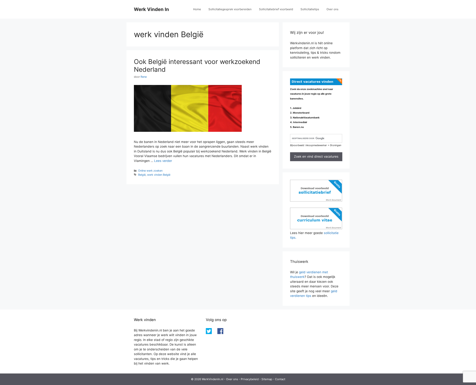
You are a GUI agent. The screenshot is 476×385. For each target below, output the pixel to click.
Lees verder (163, 161)
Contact (280, 379)
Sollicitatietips (309, 9)
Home (197, 9)
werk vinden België (158, 174)
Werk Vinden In (151, 9)
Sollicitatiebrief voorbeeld (276, 9)
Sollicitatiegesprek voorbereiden (230, 9)
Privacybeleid (250, 379)
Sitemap (266, 379)
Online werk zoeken (150, 170)
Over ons (332, 9)
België (142, 174)
